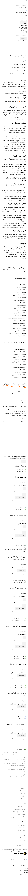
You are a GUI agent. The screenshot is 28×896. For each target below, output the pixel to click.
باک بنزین (23, 15)
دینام (24, 23)
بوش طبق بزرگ (22, 20)
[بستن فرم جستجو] (26, 2)
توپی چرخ (23, 28)
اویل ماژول (23, 25)
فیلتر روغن (23, 18)
